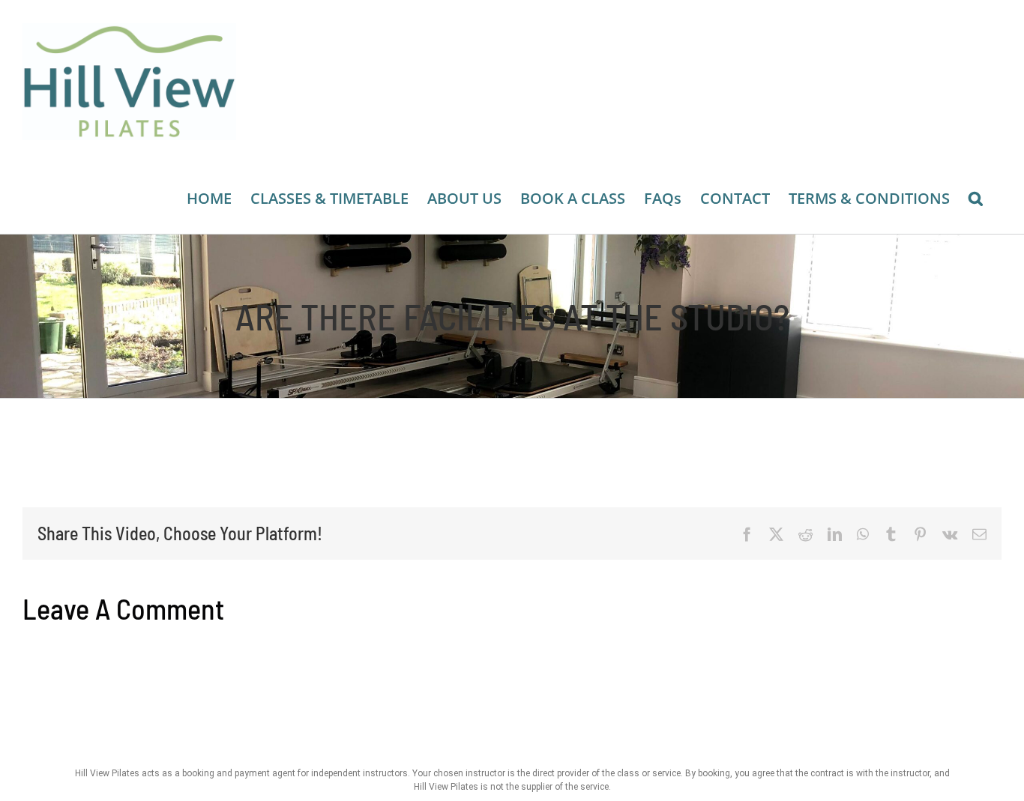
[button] (976, 198)
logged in (144, 669)
